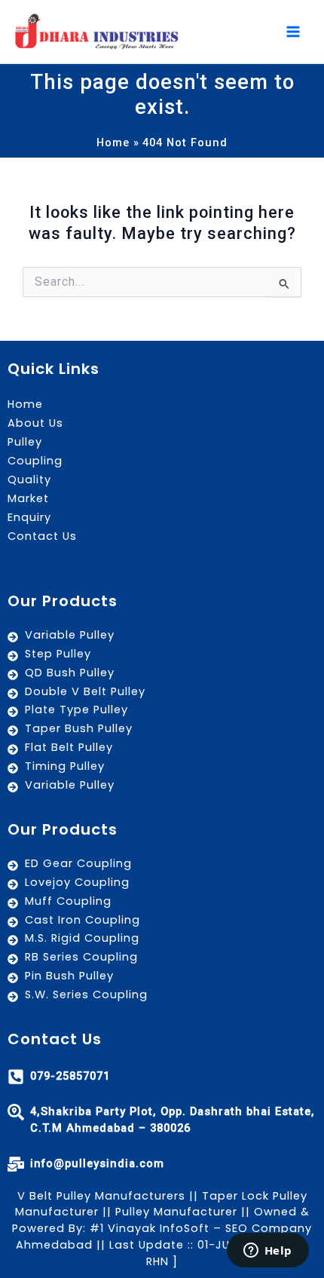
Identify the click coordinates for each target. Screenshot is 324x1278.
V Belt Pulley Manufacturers (101, 1195)
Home (25, 404)
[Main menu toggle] (293, 32)
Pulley (25, 441)
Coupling (35, 460)
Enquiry (29, 517)
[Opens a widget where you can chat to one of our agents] (267, 1251)
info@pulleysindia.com (97, 1163)
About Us (35, 423)
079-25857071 (70, 1076)
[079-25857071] (16, 1076)
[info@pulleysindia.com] (16, 1164)
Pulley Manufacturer (176, 1211)
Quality (29, 479)
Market (28, 498)
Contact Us (42, 536)
